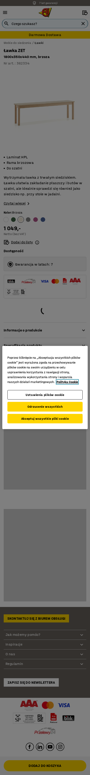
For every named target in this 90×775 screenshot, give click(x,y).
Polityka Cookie (67, 382)
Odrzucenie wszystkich (45, 407)
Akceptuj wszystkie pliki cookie (45, 418)
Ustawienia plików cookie (45, 395)
